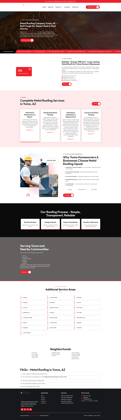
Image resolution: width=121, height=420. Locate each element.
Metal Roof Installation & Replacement (71, 115)
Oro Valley (79, 312)
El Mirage (79, 297)
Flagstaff (79, 322)
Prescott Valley (53, 317)
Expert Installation (70, 222)
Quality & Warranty (90, 222)
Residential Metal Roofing (50, 114)
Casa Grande (53, 322)
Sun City (79, 302)
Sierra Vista (79, 307)
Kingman (25, 302)
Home (44, 7)
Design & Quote (50, 222)
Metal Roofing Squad (32, 32)
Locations (67, 7)
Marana (25, 322)
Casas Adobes (26, 332)
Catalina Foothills (27, 317)
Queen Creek (53, 327)
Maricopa (25, 327)
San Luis (25, 307)
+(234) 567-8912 (51, 160)
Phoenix (25, 297)
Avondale (79, 327)
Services (58, 7)
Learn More (67, 195)
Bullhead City (26, 312)
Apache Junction (54, 307)
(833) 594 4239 (92, 7)
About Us (50, 7)
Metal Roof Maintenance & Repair (30, 115)
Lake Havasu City (81, 317)
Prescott (52, 312)
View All (95, 103)
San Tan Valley (53, 297)
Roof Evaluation (30, 222)
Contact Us (75, 7)
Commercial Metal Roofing (91, 114)
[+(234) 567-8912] (45, 160)
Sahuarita (52, 302)
